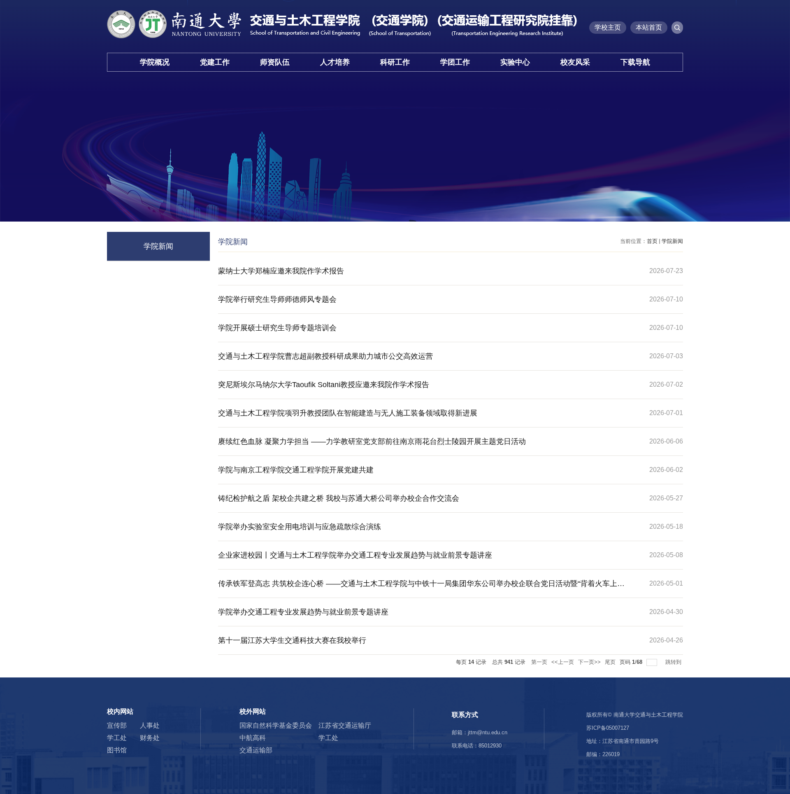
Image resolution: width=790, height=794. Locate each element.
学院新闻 (672, 241)
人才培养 (335, 62)
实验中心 (515, 62)
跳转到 (674, 662)
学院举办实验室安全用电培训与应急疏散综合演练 (299, 527)
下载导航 (635, 62)
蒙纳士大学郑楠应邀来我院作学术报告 (281, 271)
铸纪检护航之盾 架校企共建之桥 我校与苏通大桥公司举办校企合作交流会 (338, 498)
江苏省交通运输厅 (344, 725)
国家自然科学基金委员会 (275, 725)
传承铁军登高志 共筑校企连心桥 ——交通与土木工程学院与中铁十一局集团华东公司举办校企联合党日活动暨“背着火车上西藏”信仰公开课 (421, 588)
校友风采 (575, 62)
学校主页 (608, 27)
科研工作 (395, 62)
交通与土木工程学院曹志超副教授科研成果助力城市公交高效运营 (325, 356)
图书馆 (117, 750)
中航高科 (252, 737)
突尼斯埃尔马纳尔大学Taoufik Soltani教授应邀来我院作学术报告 (323, 385)
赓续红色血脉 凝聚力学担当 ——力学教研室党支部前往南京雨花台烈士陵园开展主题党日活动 (372, 441)
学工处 (117, 737)
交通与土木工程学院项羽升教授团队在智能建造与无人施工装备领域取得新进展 (347, 413)
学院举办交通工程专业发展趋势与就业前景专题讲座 (303, 612)
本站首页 (649, 27)
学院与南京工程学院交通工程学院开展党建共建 (296, 470)
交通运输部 (255, 750)
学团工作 (455, 62)
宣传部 (117, 725)
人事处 (150, 725)
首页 (652, 241)
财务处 (150, 737)
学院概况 (155, 62)
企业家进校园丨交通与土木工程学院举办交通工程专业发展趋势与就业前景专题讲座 (355, 555)
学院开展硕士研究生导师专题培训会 (277, 328)
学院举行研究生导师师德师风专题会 (277, 299)
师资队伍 (275, 62)
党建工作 (215, 62)
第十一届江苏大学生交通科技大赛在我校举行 (292, 640)
